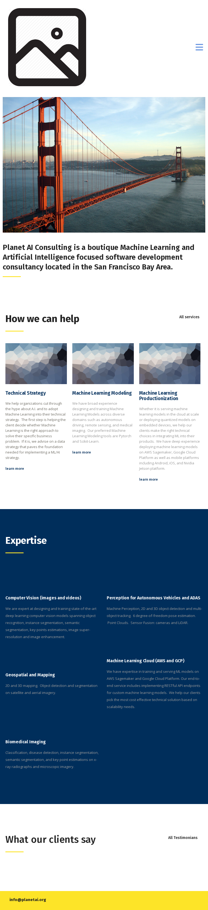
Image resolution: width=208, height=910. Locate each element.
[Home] (47, 46)
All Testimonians (182, 837)
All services (189, 317)
